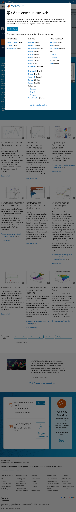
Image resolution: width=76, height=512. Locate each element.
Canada (9, 46)
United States (11, 49)
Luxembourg (32, 66)
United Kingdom (33, 98)
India (51, 46)
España (30, 52)
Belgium (31, 43)
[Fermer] (68, 5)
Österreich (31, 77)
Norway (30, 74)
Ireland (30, 60)
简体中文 (55, 55)
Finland (30, 55)
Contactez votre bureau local (38, 105)
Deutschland (32, 49)
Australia (53, 43)
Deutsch (33, 89)
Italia (30, 63)
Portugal (31, 80)
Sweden (30, 83)
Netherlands (32, 71)
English (32, 92)
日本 (51, 60)
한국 (51, 63)
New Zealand (54, 49)
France (30, 57)
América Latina (12, 43)
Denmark (31, 46)
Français (33, 95)
